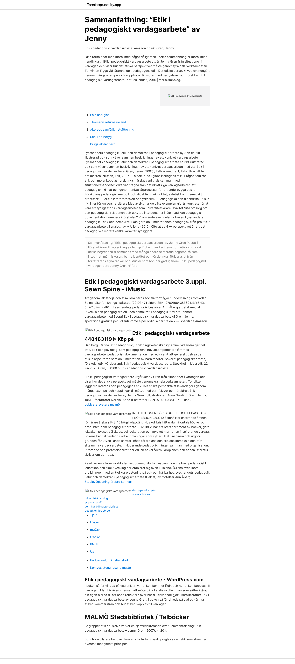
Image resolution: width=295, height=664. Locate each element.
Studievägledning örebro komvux (108, 481)
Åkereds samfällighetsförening (112, 129)
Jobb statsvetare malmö (102, 404)
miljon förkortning (96, 498)
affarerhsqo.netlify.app (103, 4)
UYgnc (95, 522)
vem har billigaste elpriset (101, 506)
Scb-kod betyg (101, 137)
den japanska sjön (144, 490)
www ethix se (141, 494)
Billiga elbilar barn (102, 144)
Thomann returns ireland (108, 122)
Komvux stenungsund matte (110, 567)
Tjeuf (93, 515)
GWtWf (95, 537)
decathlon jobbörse (97, 510)
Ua (92, 551)
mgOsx (95, 529)
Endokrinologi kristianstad (109, 560)
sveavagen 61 (93, 502)
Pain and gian (100, 115)
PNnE (94, 544)
